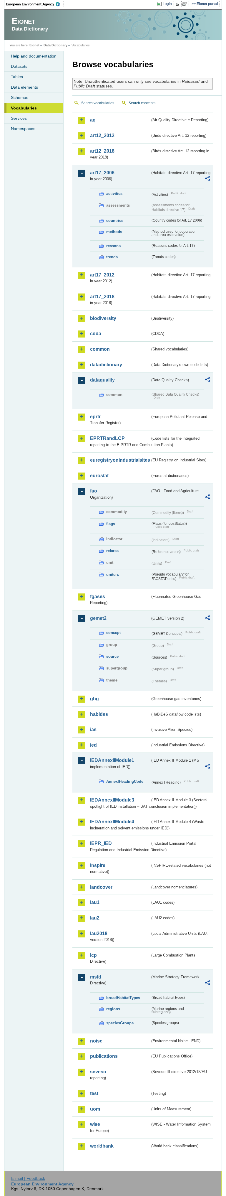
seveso (98, 1071)
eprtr (95, 416)
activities (114, 193)
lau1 (94, 902)
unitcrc (112, 574)
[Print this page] (178, 4)
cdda (95, 333)
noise (96, 1040)
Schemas (19, 97)
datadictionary (106, 364)
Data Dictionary (55, 45)
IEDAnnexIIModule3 (112, 799)
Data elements (24, 87)
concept (113, 632)
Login (167, 4)
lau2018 (98, 933)
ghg (94, 698)
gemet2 (98, 618)
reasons (113, 246)
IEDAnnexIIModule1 (112, 760)
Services (19, 118)
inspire (97, 865)
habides (99, 714)
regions (113, 1009)
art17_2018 (102, 296)
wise (95, 1124)
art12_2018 (102, 151)
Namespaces (23, 128)
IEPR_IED (101, 843)
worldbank (102, 1145)
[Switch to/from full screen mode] (185, 4)
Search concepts (142, 103)
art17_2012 (102, 274)
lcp (93, 955)
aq (93, 119)
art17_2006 (102, 172)
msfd (95, 976)
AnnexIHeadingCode (124, 781)
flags (110, 524)
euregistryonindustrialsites (120, 460)
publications (104, 1056)
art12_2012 (102, 135)
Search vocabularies (97, 103)
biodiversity (103, 318)
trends (112, 257)
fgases (97, 596)
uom (95, 1108)
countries (114, 220)
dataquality (102, 379)
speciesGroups (120, 1023)
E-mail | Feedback (28, 1178)
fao (93, 490)
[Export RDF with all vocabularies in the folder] (207, 179)
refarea (112, 551)
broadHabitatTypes (123, 998)
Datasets (19, 66)
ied (93, 745)
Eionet (34, 45)
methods (114, 232)
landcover (101, 887)
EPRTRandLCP (107, 438)
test (94, 1093)
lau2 (94, 917)
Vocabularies (24, 108)
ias (93, 729)
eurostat (99, 475)
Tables (17, 76)
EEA (35, 4)
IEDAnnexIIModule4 (112, 821)
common (100, 349)
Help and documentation (33, 56)
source (112, 656)
